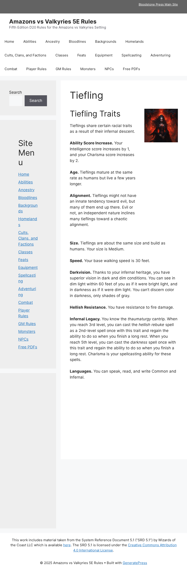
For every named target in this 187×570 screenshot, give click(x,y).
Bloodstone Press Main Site (158, 4)
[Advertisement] (124, 418)
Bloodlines (77, 41)
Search (15, 92)
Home (9, 41)
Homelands (134, 41)
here (67, 545)
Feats (81, 55)
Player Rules (36, 69)
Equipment (103, 55)
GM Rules (63, 69)
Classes (61, 55)
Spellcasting (131, 55)
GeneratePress (135, 563)
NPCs (109, 69)
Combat (11, 69)
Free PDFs (131, 69)
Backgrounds (105, 41)
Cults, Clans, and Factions (25, 55)
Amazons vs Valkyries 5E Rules (52, 21)
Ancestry (52, 41)
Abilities (29, 41)
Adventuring (160, 55)
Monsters (88, 69)
